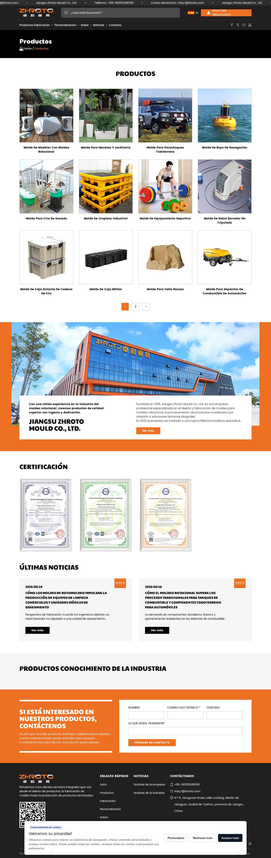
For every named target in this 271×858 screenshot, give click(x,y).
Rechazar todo (203, 838)
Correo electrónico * (183, 707)
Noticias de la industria (149, 793)
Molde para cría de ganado (46, 218)
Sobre (85, 25)
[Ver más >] (46, 116)
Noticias (98, 25)
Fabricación (42, 25)
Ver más (148, 431)
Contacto (115, 25)
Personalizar (176, 838)
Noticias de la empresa (149, 784)
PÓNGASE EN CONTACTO (152, 742)
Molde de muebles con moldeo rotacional (46, 149)
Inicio (28, 49)
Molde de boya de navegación (224, 147)
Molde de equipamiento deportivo (165, 218)
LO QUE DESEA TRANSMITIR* (146, 723)
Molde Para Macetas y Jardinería (106, 147)
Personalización (65, 25)
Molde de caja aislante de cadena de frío (46, 291)
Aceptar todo (230, 838)
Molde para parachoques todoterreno (165, 149)
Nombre (134, 707)
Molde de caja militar (106, 289)
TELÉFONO (213, 707)
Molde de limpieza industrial (106, 218)
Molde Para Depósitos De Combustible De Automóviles (224, 291)
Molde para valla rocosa (165, 289)
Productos (26, 25)
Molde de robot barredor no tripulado (224, 220)
